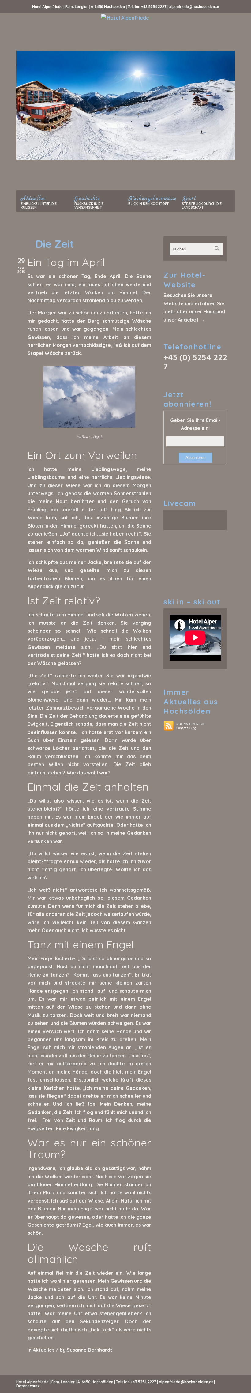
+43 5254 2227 (154, 7)
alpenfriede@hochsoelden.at (194, 7)
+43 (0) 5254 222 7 (195, 361)
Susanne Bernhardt (89, 1350)
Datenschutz (28, 1386)
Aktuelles (43, 1350)
